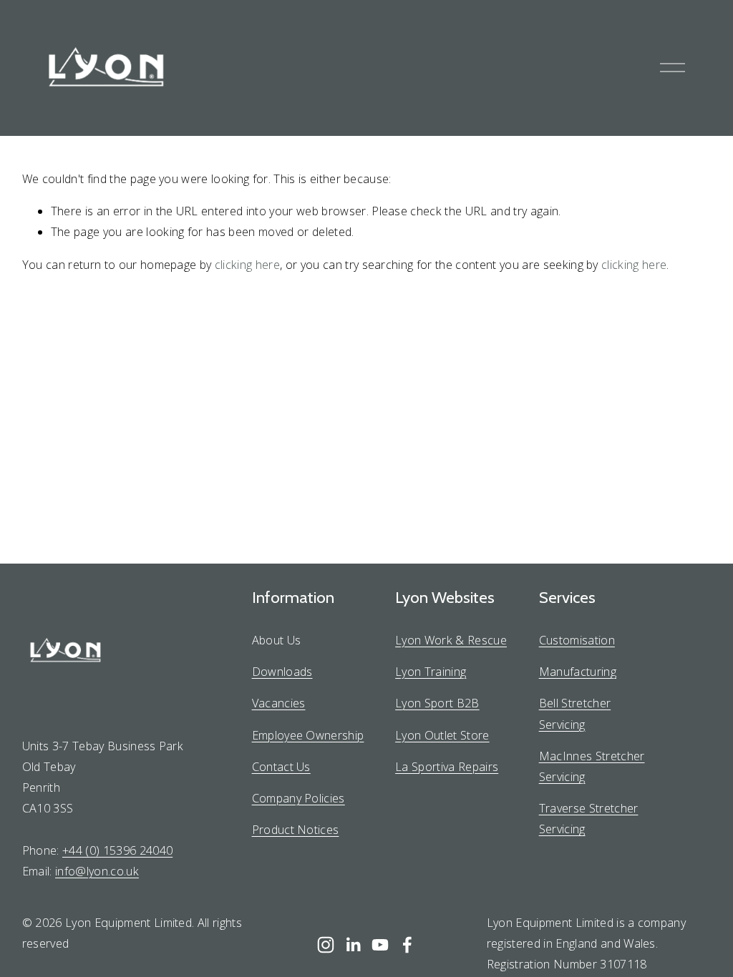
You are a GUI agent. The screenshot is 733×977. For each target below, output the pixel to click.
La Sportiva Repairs (446, 767)
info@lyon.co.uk (97, 871)
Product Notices (295, 830)
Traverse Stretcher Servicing (589, 818)
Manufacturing (577, 671)
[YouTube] (380, 944)
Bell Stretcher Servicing (575, 713)
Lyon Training (430, 671)
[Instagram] (325, 944)
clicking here (247, 265)
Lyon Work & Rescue (451, 640)
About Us (276, 640)
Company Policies (298, 798)
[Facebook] (407, 944)
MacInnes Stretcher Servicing (592, 766)
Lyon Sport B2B (437, 703)
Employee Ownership (308, 735)
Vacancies (279, 703)
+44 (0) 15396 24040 (117, 850)
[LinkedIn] (352, 944)
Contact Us (281, 767)
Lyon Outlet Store (442, 735)
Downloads (282, 671)
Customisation (577, 640)
